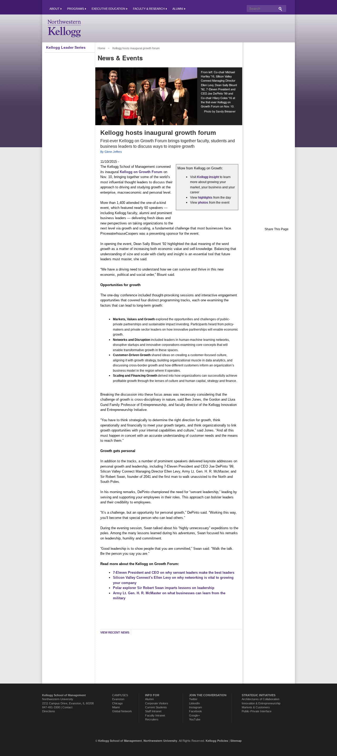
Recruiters (151, 719)
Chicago (117, 703)
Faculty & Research (149, 8)
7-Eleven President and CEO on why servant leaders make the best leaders (173, 573)
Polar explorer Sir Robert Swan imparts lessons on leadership (163, 588)
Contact (67, 707)
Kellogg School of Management (120, 741)
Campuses (120, 695)
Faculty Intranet (155, 715)
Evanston (118, 699)
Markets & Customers (256, 707)
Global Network (122, 711)
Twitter (193, 699)
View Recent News (114, 632)
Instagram (195, 707)
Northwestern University (57, 699)
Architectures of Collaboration (260, 699)
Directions (48, 711)
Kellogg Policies (217, 741)
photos (203, 202)
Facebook (195, 711)
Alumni (177, 8)
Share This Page (277, 229)
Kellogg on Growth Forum (141, 172)
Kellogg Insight (208, 177)
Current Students (156, 707)
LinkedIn (194, 703)
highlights (205, 197)
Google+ (194, 715)
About (54, 8)
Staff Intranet (153, 711)
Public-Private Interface (256, 711)
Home (101, 48)
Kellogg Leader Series (66, 47)
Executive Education (108, 8)
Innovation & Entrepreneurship (261, 703)
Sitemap (236, 741)
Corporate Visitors (156, 703)
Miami (116, 707)
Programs (75, 8)
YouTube (194, 719)
